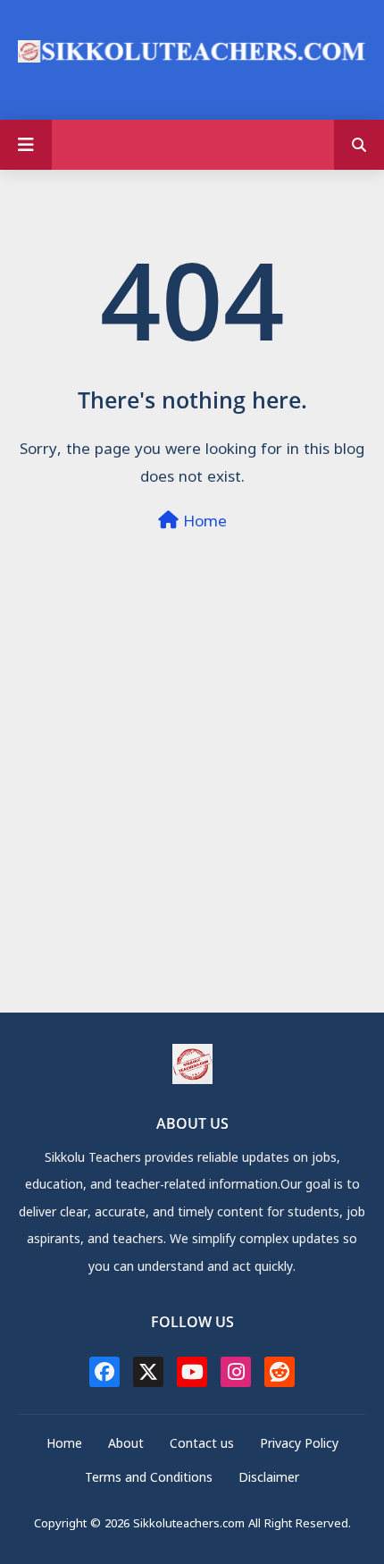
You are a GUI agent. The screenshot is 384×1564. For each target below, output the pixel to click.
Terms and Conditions (149, 1479)
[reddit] (279, 1372)
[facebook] (104, 1372)
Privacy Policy (299, 1445)
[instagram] (236, 1372)
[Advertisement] (192, 819)
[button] (359, 145)
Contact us (202, 1445)
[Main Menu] (26, 145)
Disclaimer (268, 1479)
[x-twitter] (148, 1372)
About (126, 1445)
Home (203, 523)
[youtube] (192, 1372)
